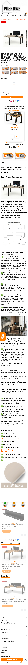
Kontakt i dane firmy (5, 656)
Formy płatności (5, 638)
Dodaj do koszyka (12, 97)
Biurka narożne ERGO (13, 19)
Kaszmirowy (22, 19)
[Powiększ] (14, 247)
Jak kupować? (4, 650)
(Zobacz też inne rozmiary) (10, 439)
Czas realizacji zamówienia (7, 641)
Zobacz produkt (8, 606)
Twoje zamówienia (5, 629)
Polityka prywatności (6, 649)
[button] (9, 110)
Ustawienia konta (5, 631)
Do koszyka (6, 531)
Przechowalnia (4, 632)
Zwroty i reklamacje (5, 622)
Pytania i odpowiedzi (6, 620)
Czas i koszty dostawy (6, 640)
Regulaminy (4, 647)
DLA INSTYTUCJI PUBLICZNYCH (8, 623)
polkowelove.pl (4, 19)
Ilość (2, 88)
